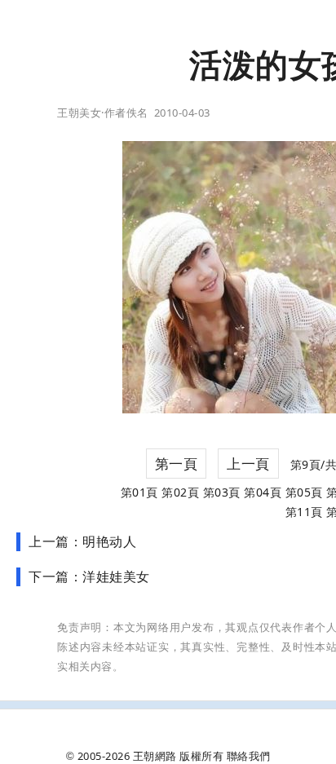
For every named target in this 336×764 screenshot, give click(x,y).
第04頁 (262, 492)
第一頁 (176, 463)
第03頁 (222, 492)
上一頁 (248, 463)
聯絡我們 (249, 756)
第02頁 (180, 492)
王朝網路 (155, 756)
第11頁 (304, 511)
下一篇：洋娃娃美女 (89, 576)
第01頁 (139, 492)
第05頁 (304, 492)
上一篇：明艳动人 (82, 541)
